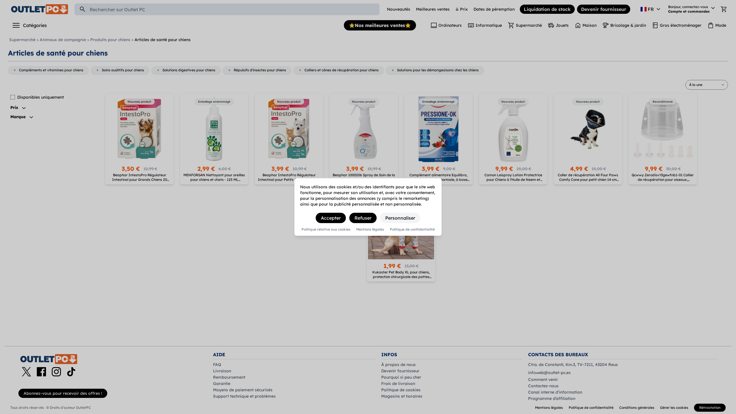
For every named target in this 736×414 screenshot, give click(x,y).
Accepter (331, 218)
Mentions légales (370, 229)
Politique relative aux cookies (326, 229)
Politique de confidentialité (412, 229)
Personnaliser (400, 218)
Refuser (362, 218)
